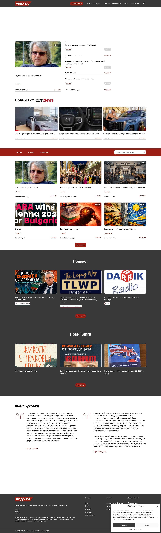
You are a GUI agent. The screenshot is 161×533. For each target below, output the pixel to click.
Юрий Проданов (100, 452)
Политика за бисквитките (134, 529)
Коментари (116, 4)
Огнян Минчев (32, 449)
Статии (106, 4)
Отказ (147, 525)
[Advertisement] (80, 24)
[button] (157, 506)
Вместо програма (94, 4)
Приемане (124, 525)
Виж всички (81, 245)
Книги (126, 4)
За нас (133, 4)
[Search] (144, 152)
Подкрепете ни (76, 3)
